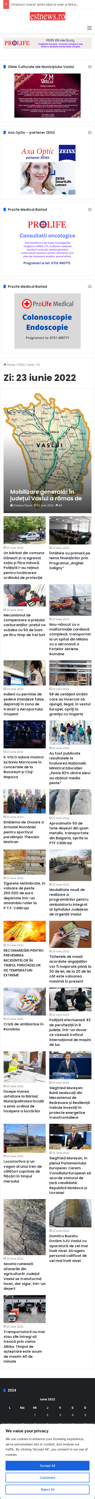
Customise (47, 1477)
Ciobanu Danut (22, 505)
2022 (21, 364)
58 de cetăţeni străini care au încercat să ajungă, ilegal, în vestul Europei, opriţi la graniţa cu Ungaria (69, 704)
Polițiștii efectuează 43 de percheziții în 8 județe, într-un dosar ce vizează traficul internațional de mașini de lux (70, 1032)
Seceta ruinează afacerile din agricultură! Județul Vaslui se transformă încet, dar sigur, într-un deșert (25, 1276)
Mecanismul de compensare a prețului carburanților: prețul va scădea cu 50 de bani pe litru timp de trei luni (25, 625)
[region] (47, 1461)
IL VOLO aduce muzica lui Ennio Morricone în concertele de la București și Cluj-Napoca (24, 767)
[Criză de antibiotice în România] (25, 1001)
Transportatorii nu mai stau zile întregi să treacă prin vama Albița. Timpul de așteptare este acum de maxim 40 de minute (24, 1346)
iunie (30, 364)
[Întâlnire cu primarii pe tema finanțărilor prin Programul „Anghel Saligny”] (70, 530)
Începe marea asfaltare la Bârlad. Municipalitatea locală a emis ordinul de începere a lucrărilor (24, 1101)
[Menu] (89, 27)
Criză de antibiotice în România (24, 1027)
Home (10, 364)
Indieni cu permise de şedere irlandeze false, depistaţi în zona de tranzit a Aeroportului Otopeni (24, 704)
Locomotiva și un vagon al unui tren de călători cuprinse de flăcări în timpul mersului (23, 1171)
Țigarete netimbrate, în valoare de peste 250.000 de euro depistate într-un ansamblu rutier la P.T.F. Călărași (24, 896)
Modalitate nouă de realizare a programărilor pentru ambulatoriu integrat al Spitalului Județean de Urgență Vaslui (68, 902)
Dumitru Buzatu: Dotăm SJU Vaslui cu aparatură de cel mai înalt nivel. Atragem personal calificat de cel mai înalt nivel (68, 1248)
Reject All (47, 1489)
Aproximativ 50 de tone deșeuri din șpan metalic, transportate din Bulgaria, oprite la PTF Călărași (69, 833)
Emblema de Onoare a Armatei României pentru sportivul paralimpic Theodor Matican (24, 832)
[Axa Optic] (47, 43)
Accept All (47, 1465)
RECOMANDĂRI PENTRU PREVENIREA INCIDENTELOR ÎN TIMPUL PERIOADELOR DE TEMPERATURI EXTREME (24, 963)
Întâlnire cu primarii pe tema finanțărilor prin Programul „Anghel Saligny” (69, 561)
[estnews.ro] (47, 16)
